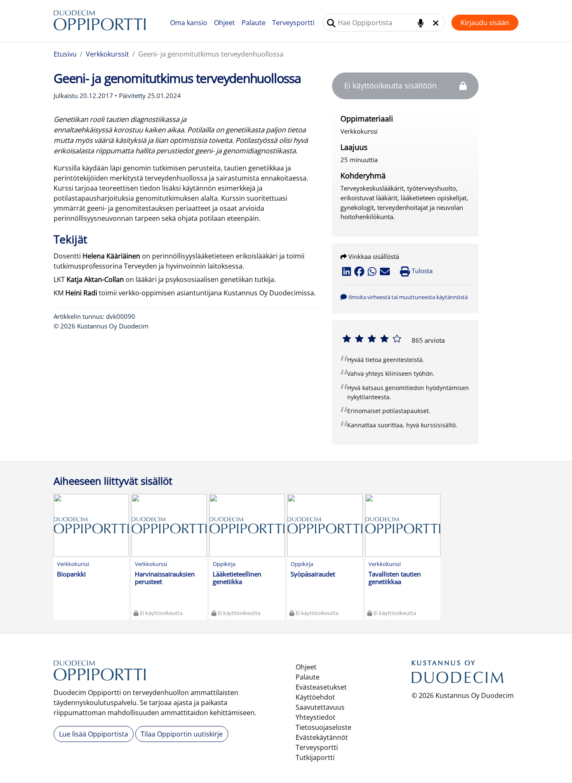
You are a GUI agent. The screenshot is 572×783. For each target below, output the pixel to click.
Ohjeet (224, 22)
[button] (404, 296)
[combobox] (384, 22)
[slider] (372, 338)
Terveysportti (293, 22)
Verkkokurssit (107, 54)
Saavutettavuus (320, 707)
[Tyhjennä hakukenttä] (435, 23)
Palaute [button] (253, 22)
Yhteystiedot (315, 717)
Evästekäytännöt (322, 737)
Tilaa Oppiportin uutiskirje (182, 734)
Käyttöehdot (315, 697)
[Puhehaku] (420, 23)
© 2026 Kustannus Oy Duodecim (463, 695)
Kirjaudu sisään (485, 22)
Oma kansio (188, 22)
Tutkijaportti (315, 757)
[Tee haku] (331, 23)
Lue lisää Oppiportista (93, 734)
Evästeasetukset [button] (321, 687)
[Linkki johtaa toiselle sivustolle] (458, 675)
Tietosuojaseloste (323, 727)
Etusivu (65, 54)
